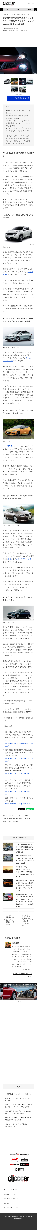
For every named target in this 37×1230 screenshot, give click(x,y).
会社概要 (7, 1203)
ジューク (5, 818)
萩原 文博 (24, 30)
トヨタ (10, 559)
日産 (29, 272)
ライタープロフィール (11, 1208)
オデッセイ (12, 818)
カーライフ (31, 9)
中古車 (6, 9)
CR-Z (10, 446)
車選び (5, 821)
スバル (28, 358)
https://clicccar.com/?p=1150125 (17, 803)
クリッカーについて (10, 1190)
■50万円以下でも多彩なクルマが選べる (18, 111)
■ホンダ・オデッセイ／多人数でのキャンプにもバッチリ (18, 142)
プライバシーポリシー (11, 1199)
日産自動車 (15, 821)
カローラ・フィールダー (23, 818)
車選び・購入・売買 (23, 14)
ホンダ (5, 446)
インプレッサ (8, 361)
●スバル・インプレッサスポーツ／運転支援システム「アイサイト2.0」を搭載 (18, 123)
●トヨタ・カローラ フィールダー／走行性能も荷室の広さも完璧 (18, 137)
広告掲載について (9, 1194)
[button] (35, 9)
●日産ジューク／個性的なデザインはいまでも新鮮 (18, 116)
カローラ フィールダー (24, 559)
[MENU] (33, 4)
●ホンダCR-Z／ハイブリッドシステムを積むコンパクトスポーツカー (18, 130)
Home (18, 9)
